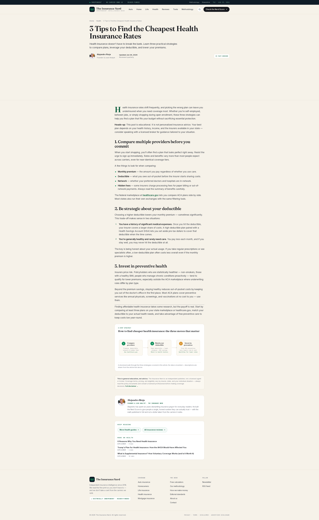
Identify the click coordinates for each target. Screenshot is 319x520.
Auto (131, 9)
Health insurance (145, 494)
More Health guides (128, 430)
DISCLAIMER (204, 515)
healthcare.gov (151, 195)
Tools (175, 9)
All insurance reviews (153, 430)
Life (147, 9)
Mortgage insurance (146, 498)
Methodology (187, 9)
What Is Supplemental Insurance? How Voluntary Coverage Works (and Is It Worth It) (156, 454)
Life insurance (143, 490)
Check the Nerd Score (215, 9)
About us (173, 498)
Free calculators (176, 482)
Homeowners (143, 486)
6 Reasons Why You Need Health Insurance (137, 442)
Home (139, 9)
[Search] (199, 9)
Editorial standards (177, 494)
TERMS (195, 515)
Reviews (165, 9)
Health (155, 9)
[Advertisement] (159, 77)
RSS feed (206, 486)
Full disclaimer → (131, 386)
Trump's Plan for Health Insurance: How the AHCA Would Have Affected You (152, 448)
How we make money (179, 490)
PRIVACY (187, 515)
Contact (173, 502)
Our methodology (177, 486)
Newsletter (206, 482)
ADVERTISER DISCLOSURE (220, 515)
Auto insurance (144, 482)
